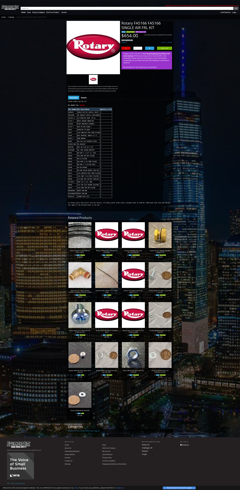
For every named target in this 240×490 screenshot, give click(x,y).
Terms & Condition (108, 461)
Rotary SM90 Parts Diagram (90, 431)
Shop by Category (38, 12)
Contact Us (68, 461)
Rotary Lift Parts (74, 431)
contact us (119, 488)
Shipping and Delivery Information (114, 464)
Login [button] (234, 12)
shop (76, 488)
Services (67, 458)
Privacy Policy (107, 458)
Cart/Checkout (225, 12)
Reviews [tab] (84, 98)
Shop (29, 12)
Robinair (145, 451)
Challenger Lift (147, 448)
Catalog (11, 17)
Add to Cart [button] (164, 48)
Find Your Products (109, 448)
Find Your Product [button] (52, 12)
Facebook (185, 445)
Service (64, 12)
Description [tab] (74, 98)
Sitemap (67, 464)
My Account (106, 451)
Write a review (167, 42)
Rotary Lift (145, 445)
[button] (72, 57)
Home (23, 12)
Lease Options (70, 454)
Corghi (144, 454)
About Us (68, 448)
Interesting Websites (72, 451)
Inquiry (124, 42)
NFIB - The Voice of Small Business (16, 483)
